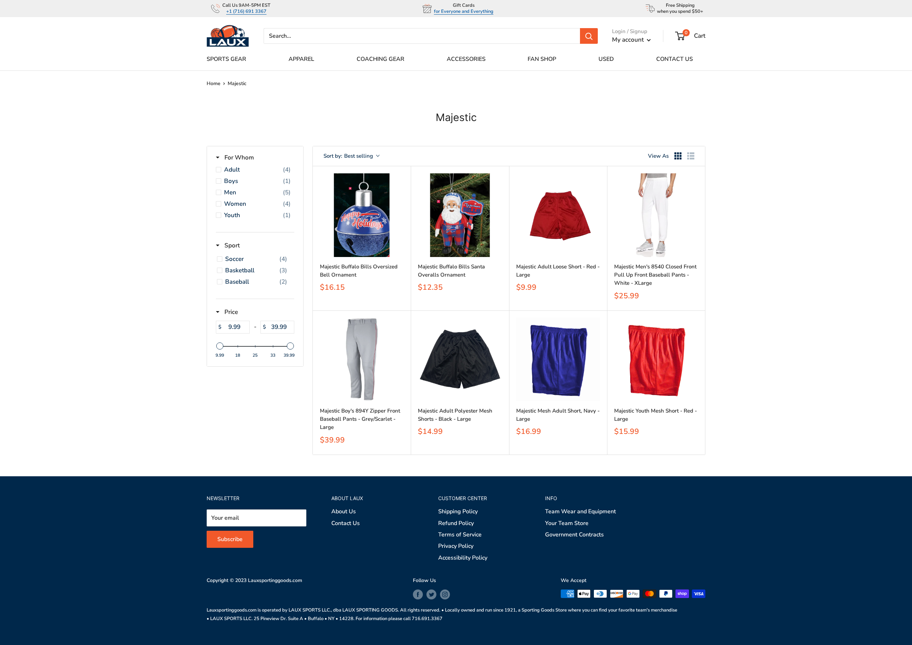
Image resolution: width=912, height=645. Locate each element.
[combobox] (351, 156)
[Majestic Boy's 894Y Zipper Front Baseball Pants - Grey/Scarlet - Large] (362, 359)
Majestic (237, 83)
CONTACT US (674, 59)
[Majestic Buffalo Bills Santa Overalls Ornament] (460, 215)
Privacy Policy (455, 546)
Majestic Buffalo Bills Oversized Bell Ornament (359, 270)
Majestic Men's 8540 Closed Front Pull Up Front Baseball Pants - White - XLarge (655, 275)
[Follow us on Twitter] (431, 594)
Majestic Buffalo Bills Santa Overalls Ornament (451, 270)
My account (628, 40)
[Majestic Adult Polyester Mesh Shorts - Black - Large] (460, 359)
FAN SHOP (542, 59)
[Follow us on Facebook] (418, 594)
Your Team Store (567, 523)
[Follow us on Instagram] (445, 594)
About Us (343, 511)
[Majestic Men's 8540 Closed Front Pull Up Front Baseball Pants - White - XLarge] (656, 215)
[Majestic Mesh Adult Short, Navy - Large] (558, 359)
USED (606, 59)
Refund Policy (456, 523)
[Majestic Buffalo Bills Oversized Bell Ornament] (362, 215)
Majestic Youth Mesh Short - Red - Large (655, 415)
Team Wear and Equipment (580, 511)
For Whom (238, 157)
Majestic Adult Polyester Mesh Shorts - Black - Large (455, 415)
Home (214, 83)
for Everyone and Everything (463, 11)
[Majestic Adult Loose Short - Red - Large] (558, 215)
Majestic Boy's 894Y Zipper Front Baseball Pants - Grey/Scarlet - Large (360, 419)
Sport (231, 245)
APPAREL (301, 59)
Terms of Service (460, 535)
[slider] (219, 346)
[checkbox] (255, 169)
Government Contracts (574, 535)
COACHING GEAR (380, 59)
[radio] (678, 155)
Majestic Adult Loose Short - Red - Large (558, 270)
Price (230, 312)
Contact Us (345, 523)
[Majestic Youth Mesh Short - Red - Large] (656, 359)
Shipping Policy (458, 511)
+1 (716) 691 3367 (246, 11)
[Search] (589, 36)
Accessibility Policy (462, 558)
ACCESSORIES (466, 59)
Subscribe (230, 539)
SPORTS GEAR (226, 59)
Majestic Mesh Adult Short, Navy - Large (558, 415)
